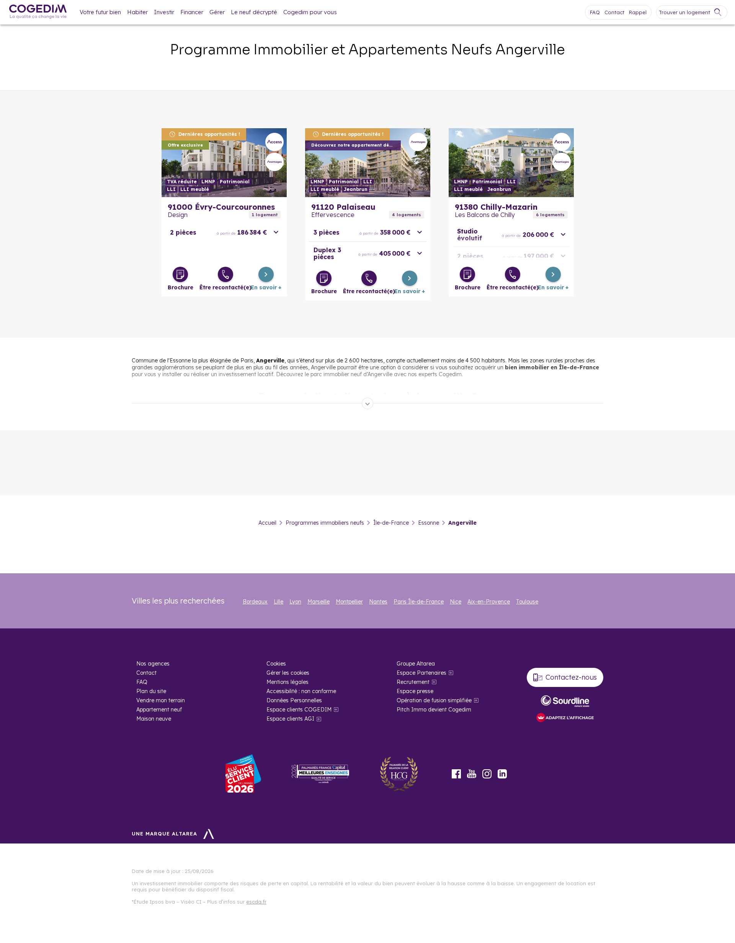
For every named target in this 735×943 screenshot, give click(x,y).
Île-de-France (391, 522)
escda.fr (256, 902)
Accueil (267, 522)
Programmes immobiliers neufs (325, 522)
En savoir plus (224, 162)
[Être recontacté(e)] (225, 274)
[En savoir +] (266, 274)
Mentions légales (287, 682)
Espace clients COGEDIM (299, 709)
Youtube (471, 773)
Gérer (217, 12)
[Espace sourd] (565, 701)
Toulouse (527, 601)
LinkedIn (502, 773)
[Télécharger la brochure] (180, 274)
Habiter (137, 12)
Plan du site (151, 691)
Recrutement (413, 682)
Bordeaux (255, 601)
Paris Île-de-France (419, 601)
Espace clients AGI (290, 718)
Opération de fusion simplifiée (434, 700)
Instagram (487, 773)
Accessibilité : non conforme (301, 691)
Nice (455, 601)
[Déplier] (367, 403)
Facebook (456, 773)
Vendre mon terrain (160, 700)
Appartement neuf (159, 709)
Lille (278, 601)
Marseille (318, 601)
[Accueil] (38, 12)
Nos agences (153, 663)
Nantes (378, 601)
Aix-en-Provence (488, 601)
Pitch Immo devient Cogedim (434, 709)
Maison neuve (153, 718)
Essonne (428, 522)
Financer (191, 12)
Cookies (276, 663)
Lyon (295, 601)
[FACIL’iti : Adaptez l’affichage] (565, 718)
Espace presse (415, 691)
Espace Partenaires (421, 672)
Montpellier (349, 601)
